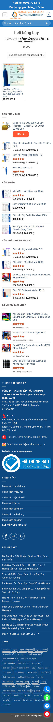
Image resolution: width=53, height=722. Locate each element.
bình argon (22, 654)
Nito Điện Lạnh (24, 691)
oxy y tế (6, 700)
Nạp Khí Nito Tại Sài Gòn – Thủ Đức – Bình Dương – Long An (24, 599)
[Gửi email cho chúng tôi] (13, 536)
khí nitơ (35, 682)
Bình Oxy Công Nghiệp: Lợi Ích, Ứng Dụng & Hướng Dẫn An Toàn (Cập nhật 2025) (23, 567)
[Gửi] (47, 23)
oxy (9, 695)
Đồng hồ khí (27, 700)
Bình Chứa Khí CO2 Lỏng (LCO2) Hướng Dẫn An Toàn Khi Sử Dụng (26, 590)
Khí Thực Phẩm (9, 686)
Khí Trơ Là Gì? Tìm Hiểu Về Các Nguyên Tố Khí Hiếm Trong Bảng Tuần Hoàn (25, 626)
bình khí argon (23, 663)
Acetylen (6, 649)
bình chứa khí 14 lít (10, 659)
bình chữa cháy (9, 663)
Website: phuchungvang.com (17, 451)
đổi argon (6, 704)
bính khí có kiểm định (20, 668)
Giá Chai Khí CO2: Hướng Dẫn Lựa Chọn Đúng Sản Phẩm (25, 558)
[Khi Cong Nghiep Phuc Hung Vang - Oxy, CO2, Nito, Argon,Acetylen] (27, 15)
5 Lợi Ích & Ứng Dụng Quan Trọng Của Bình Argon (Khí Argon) (23, 576)
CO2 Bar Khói (43, 668)
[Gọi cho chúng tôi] (21, 536)
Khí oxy (43, 682)
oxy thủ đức (37, 695)
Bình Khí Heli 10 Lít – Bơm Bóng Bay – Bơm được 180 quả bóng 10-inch (13, 93)
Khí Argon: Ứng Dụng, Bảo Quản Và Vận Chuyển (26, 583)
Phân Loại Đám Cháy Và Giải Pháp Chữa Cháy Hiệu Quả (25, 608)
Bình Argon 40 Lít (35, 654)
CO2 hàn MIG (19, 672)
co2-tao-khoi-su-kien (26, 677)
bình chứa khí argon (28, 659)
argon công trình (26, 649)
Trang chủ (11, 38)
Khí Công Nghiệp (22, 682)
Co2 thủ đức (45, 672)
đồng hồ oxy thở (41, 700)
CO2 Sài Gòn (32, 672)
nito (28, 686)
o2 (4, 695)
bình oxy (6, 668)
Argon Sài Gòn (41, 649)
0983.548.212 (40, 437)
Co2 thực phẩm (9, 677)
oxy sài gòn (17, 695)
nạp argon (36, 691)
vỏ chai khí (16, 700)
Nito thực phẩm (9, 691)
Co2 (33, 668)
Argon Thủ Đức (9, 654)
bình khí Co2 (36, 663)
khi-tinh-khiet (8, 682)
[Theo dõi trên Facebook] (5, 536)
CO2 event (7, 672)
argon (15, 649)
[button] (4, 14)
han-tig (40, 677)
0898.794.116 (25, 437)
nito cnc (36, 686)
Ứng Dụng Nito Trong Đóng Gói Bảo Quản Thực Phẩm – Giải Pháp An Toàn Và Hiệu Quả (25, 617)
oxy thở (27, 695)
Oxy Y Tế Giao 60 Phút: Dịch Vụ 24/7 (20, 634)
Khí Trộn (21, 686)
